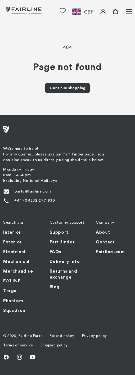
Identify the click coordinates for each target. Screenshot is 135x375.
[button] (125, 11)
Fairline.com (110, 252)
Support (59, 232)
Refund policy (62, 336)
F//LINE (11, 281)
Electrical (14, 252)
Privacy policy (94, 336)
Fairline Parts (30, 336)
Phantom (13, 301)
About (103, 232)
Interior (12, 232)
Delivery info (65, 261)
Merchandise (18, 271)
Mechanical (16, 261)
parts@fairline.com (32, 191)
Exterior (12, 242)
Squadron (14, 310)
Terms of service (18, 345)
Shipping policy (54, 345)
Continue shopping (67, 88)
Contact (105, 242)
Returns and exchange (63, 274)
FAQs (56, 252)
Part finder (62, 242)
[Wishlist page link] (63, 11)
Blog (55, 287)
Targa (10, 291)
